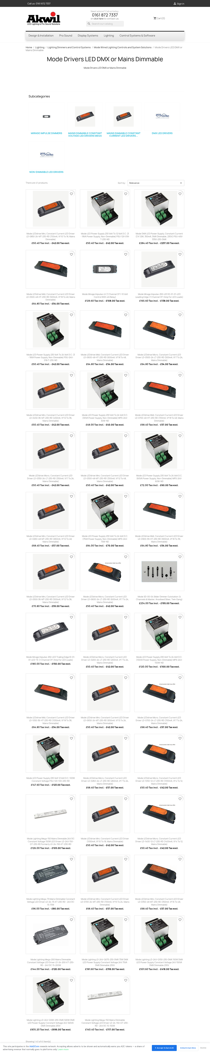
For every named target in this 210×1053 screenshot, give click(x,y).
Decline (203, 1048)
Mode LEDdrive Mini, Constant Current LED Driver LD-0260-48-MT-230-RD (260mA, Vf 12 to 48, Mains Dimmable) (51, 539)
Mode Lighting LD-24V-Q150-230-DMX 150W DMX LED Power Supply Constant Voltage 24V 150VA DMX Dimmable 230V (159, 962)
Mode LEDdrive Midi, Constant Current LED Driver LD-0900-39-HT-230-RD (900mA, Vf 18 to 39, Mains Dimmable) (159, 539)
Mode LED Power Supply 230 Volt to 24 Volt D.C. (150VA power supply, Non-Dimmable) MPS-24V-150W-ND (159, 660)
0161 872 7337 (43, 3)
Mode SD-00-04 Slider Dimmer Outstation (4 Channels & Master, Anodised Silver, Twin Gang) (159, 598)
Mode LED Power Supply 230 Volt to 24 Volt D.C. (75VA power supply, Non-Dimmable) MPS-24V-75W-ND (105, 539)
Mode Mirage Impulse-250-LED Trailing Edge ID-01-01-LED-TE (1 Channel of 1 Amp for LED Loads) (50, 658)
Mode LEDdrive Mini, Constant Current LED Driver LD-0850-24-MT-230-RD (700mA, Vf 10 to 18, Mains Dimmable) (50, 236)
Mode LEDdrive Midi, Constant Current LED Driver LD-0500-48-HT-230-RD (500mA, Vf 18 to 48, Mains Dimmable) (50, 297)
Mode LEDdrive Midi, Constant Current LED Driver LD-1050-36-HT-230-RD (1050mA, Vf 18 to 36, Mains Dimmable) (51, 720)
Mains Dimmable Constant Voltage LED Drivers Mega (85, 134)
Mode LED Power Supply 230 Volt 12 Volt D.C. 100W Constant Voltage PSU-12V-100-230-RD (50, 779)
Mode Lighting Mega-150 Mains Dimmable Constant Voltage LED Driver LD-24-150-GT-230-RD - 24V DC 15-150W (105, 1023)
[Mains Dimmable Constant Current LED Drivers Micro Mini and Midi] (123, 116)
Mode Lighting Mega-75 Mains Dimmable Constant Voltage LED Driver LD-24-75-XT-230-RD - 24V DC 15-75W (50, 902)
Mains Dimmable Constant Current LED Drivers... (123, 134)
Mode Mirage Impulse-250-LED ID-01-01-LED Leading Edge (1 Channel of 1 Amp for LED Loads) (159, 295)
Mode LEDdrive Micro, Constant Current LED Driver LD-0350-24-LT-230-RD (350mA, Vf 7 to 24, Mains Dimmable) (50, 478)
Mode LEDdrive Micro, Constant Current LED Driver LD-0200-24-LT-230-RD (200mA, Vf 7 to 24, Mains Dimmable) (105, 660)
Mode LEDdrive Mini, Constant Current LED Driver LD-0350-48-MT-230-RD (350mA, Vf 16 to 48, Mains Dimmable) (159, 902)
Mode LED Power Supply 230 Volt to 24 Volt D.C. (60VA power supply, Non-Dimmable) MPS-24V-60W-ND (159, 478)
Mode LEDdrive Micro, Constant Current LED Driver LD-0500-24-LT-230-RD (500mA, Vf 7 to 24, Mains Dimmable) (159, 357)
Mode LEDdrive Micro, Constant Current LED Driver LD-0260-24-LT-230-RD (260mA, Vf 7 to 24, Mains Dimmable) (105, 781)
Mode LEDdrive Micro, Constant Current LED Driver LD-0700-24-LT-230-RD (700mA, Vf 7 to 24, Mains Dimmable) (159, 720)
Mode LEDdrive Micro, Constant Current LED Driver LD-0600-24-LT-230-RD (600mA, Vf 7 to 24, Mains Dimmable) (105, 599)
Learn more (63, 1049)
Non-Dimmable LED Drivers (46, 172)
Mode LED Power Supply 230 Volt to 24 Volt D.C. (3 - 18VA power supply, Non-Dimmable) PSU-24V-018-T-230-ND (51, 357)
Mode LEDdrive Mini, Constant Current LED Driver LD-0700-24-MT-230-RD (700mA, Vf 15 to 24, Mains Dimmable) (105, 902)
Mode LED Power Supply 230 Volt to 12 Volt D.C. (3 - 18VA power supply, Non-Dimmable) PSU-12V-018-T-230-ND (105, 236)
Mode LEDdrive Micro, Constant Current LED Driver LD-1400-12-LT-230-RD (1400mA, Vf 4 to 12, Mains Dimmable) (159, 841)
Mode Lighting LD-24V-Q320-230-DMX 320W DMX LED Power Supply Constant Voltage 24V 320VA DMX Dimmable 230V (51, 1023)
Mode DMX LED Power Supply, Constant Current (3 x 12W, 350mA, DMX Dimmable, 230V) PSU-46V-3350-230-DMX (159, 236)
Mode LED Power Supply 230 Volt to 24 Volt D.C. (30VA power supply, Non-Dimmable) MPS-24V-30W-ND (105, 418)
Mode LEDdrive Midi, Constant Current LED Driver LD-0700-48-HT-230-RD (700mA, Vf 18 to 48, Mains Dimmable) (159, 418)
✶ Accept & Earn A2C (164, 1048)
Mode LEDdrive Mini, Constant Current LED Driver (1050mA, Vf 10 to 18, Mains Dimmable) (105, 840)
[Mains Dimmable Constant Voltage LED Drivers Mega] (85, 116)
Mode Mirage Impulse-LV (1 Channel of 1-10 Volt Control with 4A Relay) (105, 295)
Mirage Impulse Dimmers (46, 133)
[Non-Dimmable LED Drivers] (46, 155)
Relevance (156, 183)
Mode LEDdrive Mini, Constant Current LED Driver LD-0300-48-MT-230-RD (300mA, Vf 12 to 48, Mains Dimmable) (105, 478)
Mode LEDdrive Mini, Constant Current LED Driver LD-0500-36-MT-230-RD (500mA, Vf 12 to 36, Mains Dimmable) (51, 599)
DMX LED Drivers (162, 133)
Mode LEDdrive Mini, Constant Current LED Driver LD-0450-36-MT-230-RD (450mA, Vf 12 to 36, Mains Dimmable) (51, 418)
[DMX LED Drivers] (162, 116)
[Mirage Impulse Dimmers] (46, 116)
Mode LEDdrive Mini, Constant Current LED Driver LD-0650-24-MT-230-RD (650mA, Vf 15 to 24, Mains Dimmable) (105, 720)
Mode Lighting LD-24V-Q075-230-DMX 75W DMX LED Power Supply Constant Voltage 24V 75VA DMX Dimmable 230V (105, 962)
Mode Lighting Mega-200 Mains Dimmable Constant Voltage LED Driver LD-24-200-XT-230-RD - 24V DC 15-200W (50, 962)
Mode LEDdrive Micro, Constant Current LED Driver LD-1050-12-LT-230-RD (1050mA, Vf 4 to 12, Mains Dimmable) (159, 781)
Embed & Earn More (188, 1048)
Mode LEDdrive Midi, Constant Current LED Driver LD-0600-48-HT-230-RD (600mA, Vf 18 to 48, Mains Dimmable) (105, 357)
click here (98, 18)
